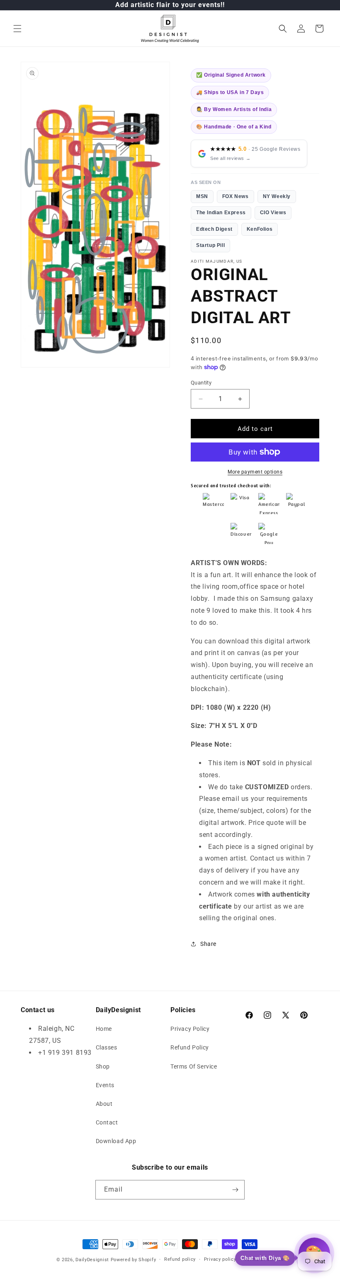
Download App (116, 1141)
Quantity (201, 383)
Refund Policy (189, 1047)
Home (104, 1028)
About (104, 1103)
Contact (107, 1122)
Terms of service (264, 1259)
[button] (17, 28)
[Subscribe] (235, 1189)
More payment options (255, 472)
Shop (103, 1066)
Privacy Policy (189, 1028)
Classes (106, 1047)
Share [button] (208, 944)
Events (105, 1085)
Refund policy (180, 1259)
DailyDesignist (92, 1259)
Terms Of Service (193, 1066)
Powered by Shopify (133, 1259)
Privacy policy (220, 1259)
